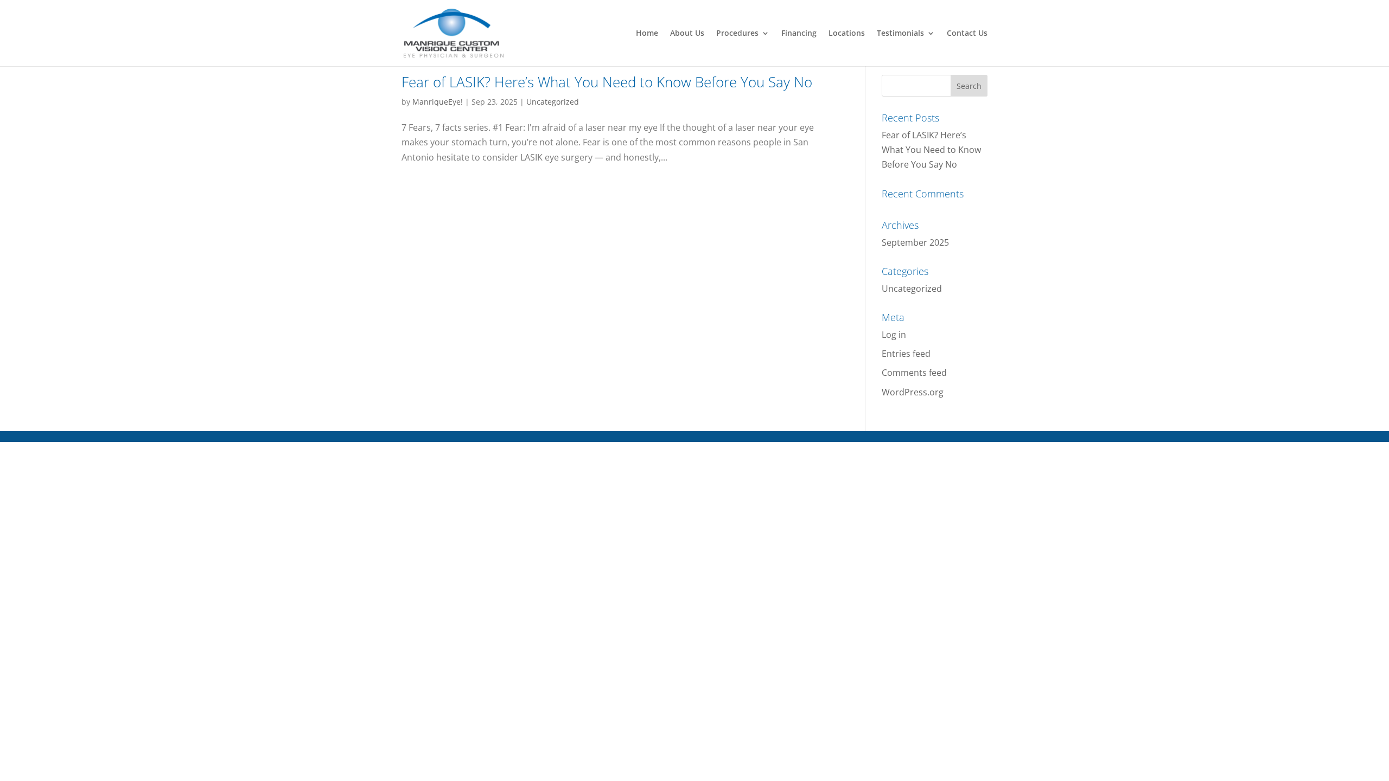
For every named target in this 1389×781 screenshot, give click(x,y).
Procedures (737, 33)
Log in (894, 335)
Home (647, 33)
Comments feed (914, 373)
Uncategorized (552, 102)
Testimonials (900, 33)
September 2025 (915, 242)
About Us (687, 33)
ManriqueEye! (437, 102)
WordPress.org (913, 392)
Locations (847, 33)
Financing (799, 33)
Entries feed (906, 354)
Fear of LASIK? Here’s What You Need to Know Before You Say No (607, 82)
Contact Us (967, 33)
